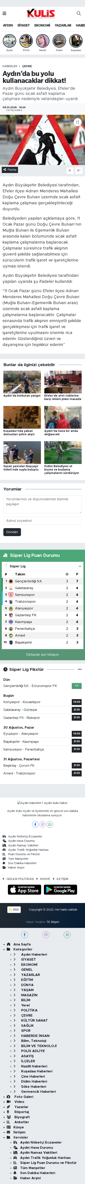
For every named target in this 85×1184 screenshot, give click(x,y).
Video (18, 1101)
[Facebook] (35, 824)
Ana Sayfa (22, 944)
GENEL (26, 969)
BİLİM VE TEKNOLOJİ (38, 1046)
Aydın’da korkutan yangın (22, 395)
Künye (18, 1127)
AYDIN (8, 25)
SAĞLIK (27, 1025)
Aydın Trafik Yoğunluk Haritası (28, 849)
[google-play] (60, 890)
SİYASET (23, 25)
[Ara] (78, 13)
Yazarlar (20, 1107)
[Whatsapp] (50, 824)
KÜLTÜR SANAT (34, 1020)
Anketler (21, 1122)
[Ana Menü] (4, 13)
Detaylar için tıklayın (42, 654)
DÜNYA (27, 985)
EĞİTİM (26, 980)
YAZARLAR (63, 25)
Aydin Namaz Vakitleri (23, 845)
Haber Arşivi (16, 867)
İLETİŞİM (62, 878)
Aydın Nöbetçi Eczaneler (25, 836)
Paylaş (12, 169)
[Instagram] (42, 824)
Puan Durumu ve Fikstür (24, 854)
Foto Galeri (23, 1097)
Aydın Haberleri (33, 954)
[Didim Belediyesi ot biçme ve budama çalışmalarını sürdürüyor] (63, 452)
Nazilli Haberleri (33, 1066)
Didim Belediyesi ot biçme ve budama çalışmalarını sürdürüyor (61, 470)
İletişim (19, 1132)
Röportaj (21, 1112)
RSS (15, 909)
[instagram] (45, 934)
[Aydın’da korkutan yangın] (22, 381)
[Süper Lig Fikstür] (80, 669)
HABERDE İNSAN (35, 1036)
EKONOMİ (42, 25)
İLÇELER (27, 1061)
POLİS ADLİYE (32, 1051)
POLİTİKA (29, 1010)
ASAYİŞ (27, 1056)
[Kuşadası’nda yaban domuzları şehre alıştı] (22, 417)
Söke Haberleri (33, 1086)
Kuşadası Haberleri (36, 1071)
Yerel (25, 1005)
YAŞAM (27, 990)
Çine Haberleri (32, 1076)
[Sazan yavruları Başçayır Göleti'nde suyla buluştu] (22, 452)
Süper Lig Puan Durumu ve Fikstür (48, 1162)
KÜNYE (45, 878)
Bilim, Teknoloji (33, 1041)
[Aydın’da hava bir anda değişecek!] (63, 417)
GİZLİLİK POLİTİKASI (20, 878)
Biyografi (21, 1117)
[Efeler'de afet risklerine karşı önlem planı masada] (63, 381)
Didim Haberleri (33, 1081)
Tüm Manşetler (18, 858)
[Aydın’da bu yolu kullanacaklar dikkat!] (42, 140)
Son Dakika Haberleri (22, 863)
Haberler (10, 66)
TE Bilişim (52, 922)
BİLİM (25, 1000)
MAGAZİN (29, 995)
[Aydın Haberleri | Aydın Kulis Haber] (41, 13)
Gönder (12, 532)
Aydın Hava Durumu (21, 840)
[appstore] (25, 890)
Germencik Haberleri (38, 1091)
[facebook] (24, 934)
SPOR (25, 1030)
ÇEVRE (27, 66)
